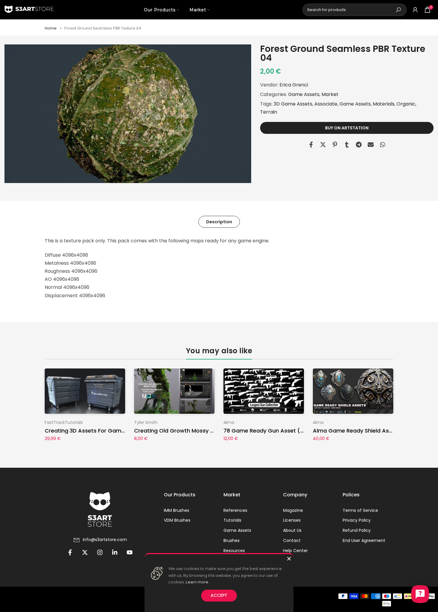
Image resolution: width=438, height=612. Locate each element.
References (235, 510)
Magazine (293, 510)
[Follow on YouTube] (130, 552)
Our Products (159, 10)
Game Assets (303, 94)
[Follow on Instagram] (100, 552)
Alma (228, 422)
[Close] (289, 559)
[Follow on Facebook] (70, 552)
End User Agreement (364, 540)
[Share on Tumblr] (347, 144)
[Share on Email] (371, 144)
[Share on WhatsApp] (383, 144)
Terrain (268, 112)
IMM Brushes (176, 510)
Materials (383, 103)
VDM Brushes (177, 520)
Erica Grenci (293, 84)
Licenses (292, 520)
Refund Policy (357, 530)
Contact (292, 540)
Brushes (231, 540)
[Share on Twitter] (323, 144)
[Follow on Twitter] (85, 552)
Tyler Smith (146, 422)
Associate (325, 103)
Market (198, 10)
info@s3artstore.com (105, 540)
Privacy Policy (357, 520)
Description (219, 222)
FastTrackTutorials (64, 422)
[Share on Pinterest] (335, 144)
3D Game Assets (293, 103)
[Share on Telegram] (359, 144)
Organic (406, 103)
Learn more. (197, 582)
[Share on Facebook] (311, 144)
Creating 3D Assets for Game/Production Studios (111, 430)
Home (51, 28)
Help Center (295, 551)
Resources (234, 551)
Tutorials (232, 520)
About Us (292, 530)
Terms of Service (360, 510)
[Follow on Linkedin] (115, 552)
